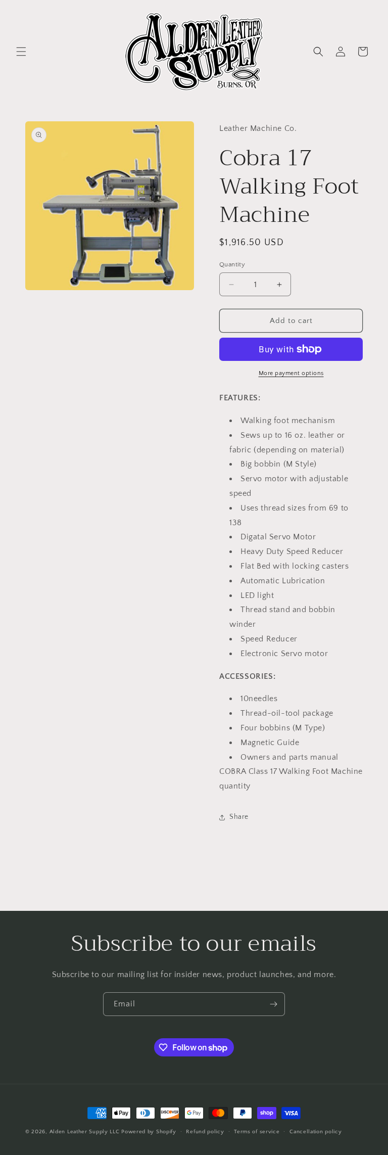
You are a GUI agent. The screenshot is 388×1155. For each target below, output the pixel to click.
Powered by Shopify (148, 1132)
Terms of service (256, 1132)
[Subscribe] (273, 1004)
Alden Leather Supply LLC (85, 1132)
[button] (21, 51)
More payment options (291, 373)
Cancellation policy (315, 1132)
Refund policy (205, 1132)
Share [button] (239, 817)
